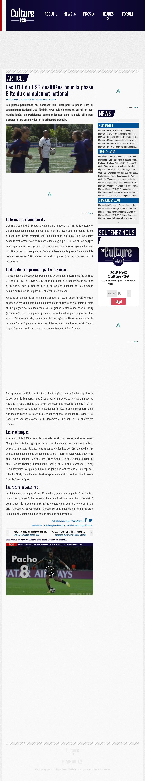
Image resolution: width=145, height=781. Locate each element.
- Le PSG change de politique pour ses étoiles (120, 172)
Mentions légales (42, 769)
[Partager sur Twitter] (90, 521)
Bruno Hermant (49, 99)
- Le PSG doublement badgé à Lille (116, 169)
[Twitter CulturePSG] (68, 761)
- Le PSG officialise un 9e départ (116, 130)
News (68, 14)
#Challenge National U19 (54, 525)
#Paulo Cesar (73, 525)
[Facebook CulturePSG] (63, 761)
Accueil (51, 14)
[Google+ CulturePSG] (74, 761)
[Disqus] (49, 631)
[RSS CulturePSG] (80, 761)
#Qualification (86, 525)
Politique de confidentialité (65, 769)
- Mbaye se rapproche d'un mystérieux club (120, 140)
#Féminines (37, 525)
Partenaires (105, 769)
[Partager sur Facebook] (86, 521)
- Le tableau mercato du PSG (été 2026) (119, 143)
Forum (127, 14)
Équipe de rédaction (88, 769)
